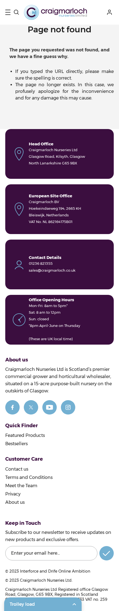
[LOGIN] (110, 12)
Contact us (16, 469)
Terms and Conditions (29, 477)
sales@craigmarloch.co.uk (52, 270)
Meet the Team (21, 485)
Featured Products (25, 435)
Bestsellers (16, 443)
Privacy (12, 494)
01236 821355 (41, 263)
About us (15, 502)
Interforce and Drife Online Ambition (55, 571)
